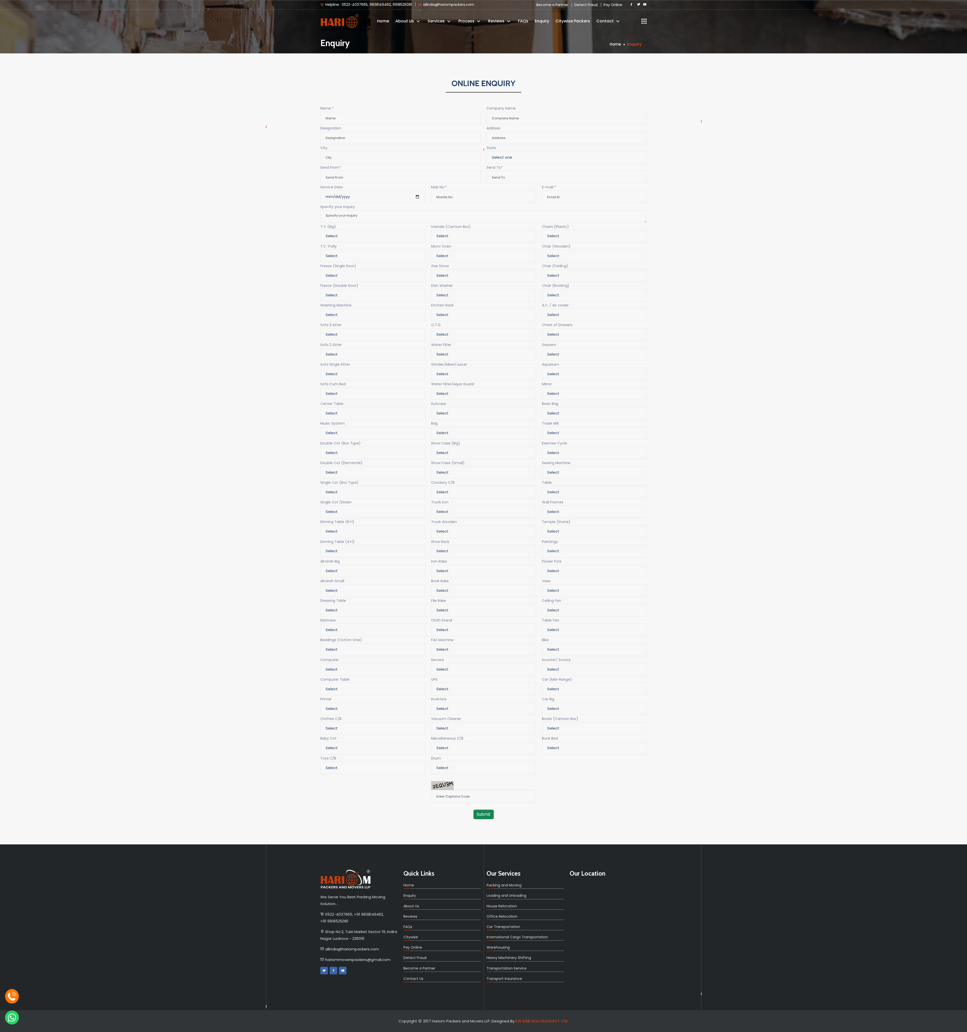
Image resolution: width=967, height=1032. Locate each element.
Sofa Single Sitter (335, 364)
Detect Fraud (586, 5)
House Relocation (502, 906)
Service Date (331, 187)
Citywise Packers (573, 21)
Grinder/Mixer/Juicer (449, 364)
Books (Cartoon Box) (560, 718)
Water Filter (441, 344)
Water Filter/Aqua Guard (452, 384)
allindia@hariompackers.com (448, 4)
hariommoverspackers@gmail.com (358, 959)
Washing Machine (336, 305)
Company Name (501, 108)
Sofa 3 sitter (330, 324)
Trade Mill (550, 423)
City (323, 147)
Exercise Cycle (554, 443)
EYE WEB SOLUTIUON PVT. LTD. (541, 1021)
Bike (545, 639)
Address (493, 128)
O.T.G (436, 324)
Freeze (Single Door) (338, 265)
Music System (332, 423)
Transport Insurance (504, 978)
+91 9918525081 (334, 921)
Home (383, 21)
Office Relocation (502, 916)
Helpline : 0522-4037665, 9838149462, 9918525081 (368, 4)
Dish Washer (442, 285)
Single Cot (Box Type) (339, 482)
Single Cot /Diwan (336, 502)
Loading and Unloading (506, 895)
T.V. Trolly (328, 246)
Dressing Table (333, 600)
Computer (329, 659)
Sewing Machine (556, 462)
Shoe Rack (440, 541)
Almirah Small (332, 580)
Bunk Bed (550, 738)
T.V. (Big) (328, 226)
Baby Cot (328, 738)
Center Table (331, 403)
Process (466, 21)
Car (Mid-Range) (557, 679)
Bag (434, 423)
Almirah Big (330, 561)
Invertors (438, 699)
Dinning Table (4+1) (337, 541)
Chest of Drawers (557, 324)
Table (547, 482)
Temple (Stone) (556, 521)
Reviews (496, 21)
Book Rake (440, 580)
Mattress (328, 620)
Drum (436, 758)
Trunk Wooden (444, 521)
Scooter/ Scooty (556, 659)
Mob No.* (439, 187)
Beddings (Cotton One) (341, 639)
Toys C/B (328, 758)
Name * (327, 108)
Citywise (410, 937)
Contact (605, 21)
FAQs (523, 21)
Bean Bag (550, 403)
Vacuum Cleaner (446, 718)
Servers (437, 659)
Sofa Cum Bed (333, 384)
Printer (326, 699)
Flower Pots (552, 561)
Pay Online (613, 5)
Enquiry (542, 21)
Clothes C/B (330, 718)
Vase (546, 580)
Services (437, 21)
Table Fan (550, 620)
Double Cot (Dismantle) (341, 462)
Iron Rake (439, 561)
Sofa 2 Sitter (331, 344)
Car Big (548, 699)
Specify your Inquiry (337, 206)
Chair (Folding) (555, 265)
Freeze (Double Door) (339, 285)
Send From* (330, 167)
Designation (330, 128)
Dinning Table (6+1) (337, 521)
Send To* (495, 167)
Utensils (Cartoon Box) (451, 226)
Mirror (547, 384)
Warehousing (498, 947)
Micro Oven (441, 246)
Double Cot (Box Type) (340, 443)
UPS (434, 679)
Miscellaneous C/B (447, 738)
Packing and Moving (504, 885)
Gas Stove (440, 265)
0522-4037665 (338, 914)
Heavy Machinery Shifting (509, 957)
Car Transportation (503, 926)
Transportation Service (507, 968)
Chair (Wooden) (556, 246)
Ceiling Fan (551, 600)
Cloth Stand (441, 620)
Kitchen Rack (442, 305)
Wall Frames (552, 502)
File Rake (438, 600)
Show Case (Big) (445, 443)
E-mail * (549, 187)
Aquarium (550, 364)
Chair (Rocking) (555, 285)
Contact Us (413, 978)
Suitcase (438, 403)
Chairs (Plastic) (555, 226)
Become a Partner (552, 5)
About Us (405, 21)
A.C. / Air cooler (555, 305)
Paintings (550, 541)
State (491, 147)
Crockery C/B (443, 482)
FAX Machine (442, 639)
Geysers (549, 344)
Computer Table (335, 679)
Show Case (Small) (448, 462)
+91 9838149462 (368, 914)
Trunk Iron (439, 502)
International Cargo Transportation (517, 937)
